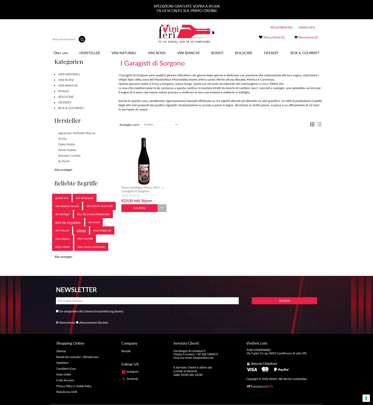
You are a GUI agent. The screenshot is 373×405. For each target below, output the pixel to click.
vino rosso (62, 247)
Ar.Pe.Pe (64, 161)
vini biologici (62, 214)
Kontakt (126, 351)
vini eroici (94, 222)
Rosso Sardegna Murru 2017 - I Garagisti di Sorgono (142, 189)
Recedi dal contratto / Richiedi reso (77, 357)
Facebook (132, 378)
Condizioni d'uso (66, 368)
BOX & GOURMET (305, 53)
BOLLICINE (243, 53)
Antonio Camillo (69, 155)
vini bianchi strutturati (99, 206)
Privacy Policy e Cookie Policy (74, 386)
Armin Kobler (67, 150)
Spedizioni (62, 362)
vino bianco (62, 238)
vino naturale (85, 238)
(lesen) (119, 311)
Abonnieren (67, 322)
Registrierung (282, 27)
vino (81, 230)
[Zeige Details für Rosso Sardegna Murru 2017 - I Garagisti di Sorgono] (143, 160)
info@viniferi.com (203, 357)
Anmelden (307, 27)
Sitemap (61, 351)
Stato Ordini (63, 374)
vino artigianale (102, 230)
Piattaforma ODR (66, 392)
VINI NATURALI (124, 53)
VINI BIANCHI (188, 53)
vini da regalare (68, 222)
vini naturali (62, 230)
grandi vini (61, 198)
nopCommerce (265, 395)
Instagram (132, 371)
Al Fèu (62, 138)
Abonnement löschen (93, 322)
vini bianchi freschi (67, 206)
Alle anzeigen (63, 169)
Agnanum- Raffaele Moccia (76, 133)
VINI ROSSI (157, 53)
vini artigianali (84, 198)
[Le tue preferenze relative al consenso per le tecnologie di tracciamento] (366, 398)
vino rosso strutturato (91, 247)
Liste (319, 124)
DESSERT (271, 53)
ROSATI (217, 53)
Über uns (61, 53)
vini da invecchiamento (93, 214)
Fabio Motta (66, 144)
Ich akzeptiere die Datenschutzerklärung (86, 311)
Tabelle (312, 124)
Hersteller (89, 53)
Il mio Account (65, 380)
